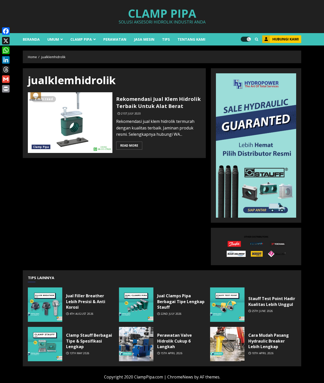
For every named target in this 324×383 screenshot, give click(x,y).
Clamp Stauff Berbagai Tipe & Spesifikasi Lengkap (45, 344)
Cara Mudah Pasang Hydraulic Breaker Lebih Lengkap (227, 344)
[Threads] (6, 69)
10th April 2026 (263, 353)
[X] (6, 41)
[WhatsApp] (6, 50)
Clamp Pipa (162, 13)
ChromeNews (180, 377)
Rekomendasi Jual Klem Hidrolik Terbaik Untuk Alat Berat (70, 122)
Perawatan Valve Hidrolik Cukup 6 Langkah (136, 344)
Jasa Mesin (144, 39)
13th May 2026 (80, 353)
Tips (166, 39)
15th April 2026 (172, 353)
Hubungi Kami (285, 39)
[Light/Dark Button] (246, 39)
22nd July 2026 (171, 314)
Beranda (31, 39)
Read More (129, 145)
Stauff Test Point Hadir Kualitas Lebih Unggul (227, 304)
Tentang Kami (191, 39)
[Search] (256, 39)
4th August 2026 (82, 314)
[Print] (6, 89)
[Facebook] (6, 31)
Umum (53, 39)
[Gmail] (6, 79)
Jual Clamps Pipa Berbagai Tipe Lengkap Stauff (136, 304)
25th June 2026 (262, 311)
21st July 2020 (131, 113)
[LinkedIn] (6, 60)
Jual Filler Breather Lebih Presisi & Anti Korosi (45, 304)
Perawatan (114, 39)
